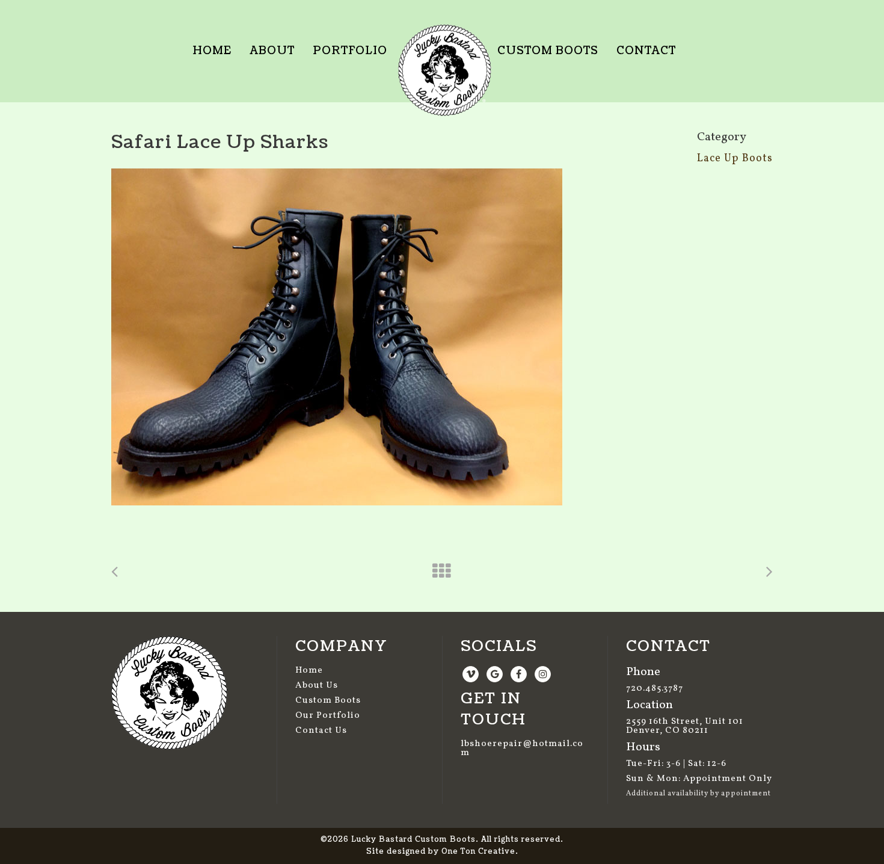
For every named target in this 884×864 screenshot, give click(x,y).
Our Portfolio (327, 715)
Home (309, 670)
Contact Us (321, 730)
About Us (316, 685)
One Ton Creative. (479, 852)
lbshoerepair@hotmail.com (522, 748)
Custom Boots (328, 700)
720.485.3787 (654, 688)
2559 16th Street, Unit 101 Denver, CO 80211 (684, 726)
